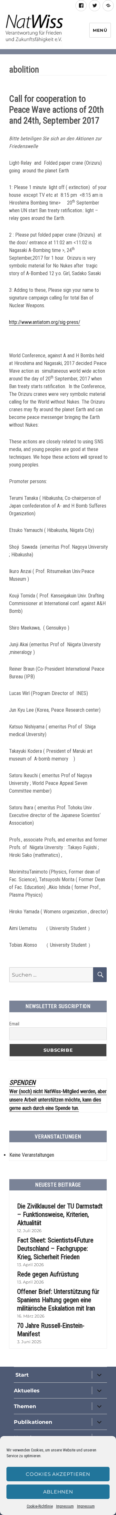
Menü (100, 30)
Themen (25, 1406)
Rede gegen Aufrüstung (48, 1274)
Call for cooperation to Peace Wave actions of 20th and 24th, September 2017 (56, 110)
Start (21, 1375)
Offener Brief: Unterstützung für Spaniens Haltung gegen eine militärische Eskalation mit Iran (58, 1300)
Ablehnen (58, 1492)
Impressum (65, 1506)
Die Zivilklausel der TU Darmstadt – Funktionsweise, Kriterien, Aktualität (59, 1214)
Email (14, 1023)
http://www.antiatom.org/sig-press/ (44, 322)
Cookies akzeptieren (58, 1474)
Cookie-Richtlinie (40, 1506)
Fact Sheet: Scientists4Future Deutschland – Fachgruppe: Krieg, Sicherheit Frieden (55, 1248)
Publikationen (33, 1422)
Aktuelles (27, 1391)
